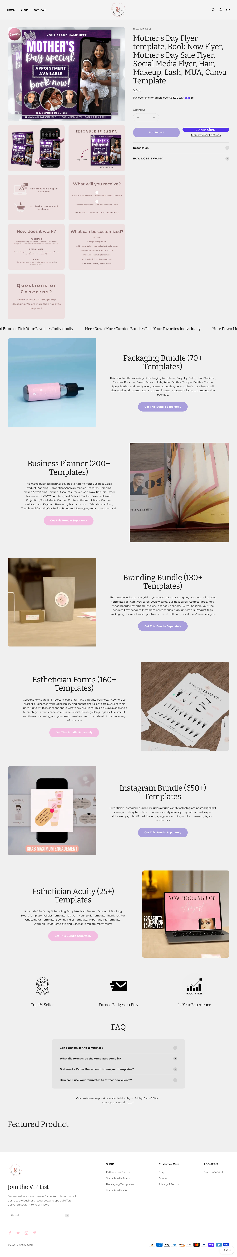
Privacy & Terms (169, 1184)
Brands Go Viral (213, 1172)
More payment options (206, 135)
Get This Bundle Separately (162, 406)
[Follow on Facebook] (10, 1233)
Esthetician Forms (118, 1172)
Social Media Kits (117, 1190)
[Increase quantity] (154, 117)
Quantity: (139, 109)
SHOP (24, 9)
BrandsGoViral (142, 29)
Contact (164, 1178)
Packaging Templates (120, 1184)
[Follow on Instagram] (26, 1233)
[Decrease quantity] (138, 117)
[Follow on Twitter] (18, 1233)
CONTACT (40, 9)
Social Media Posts (118, 1178)
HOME (11, 9)
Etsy (161, 1172)
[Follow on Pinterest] (34, 1233)
